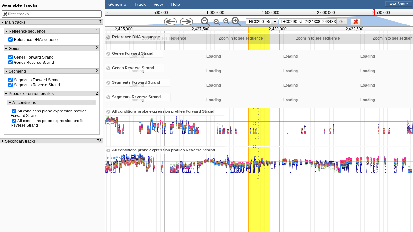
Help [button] (175, 4)
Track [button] (140, 4)
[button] (342, 21)
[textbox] (308, 21)
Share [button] (402, 4)
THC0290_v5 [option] (258, 21)
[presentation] (275, 21)
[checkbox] (357, 23)
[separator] (104, 116)
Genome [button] (117, 4)
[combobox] (308, 21)
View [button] (158, 4)
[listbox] (262, 21)
